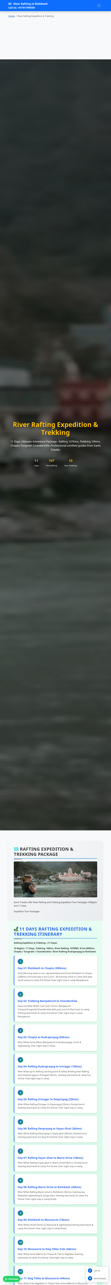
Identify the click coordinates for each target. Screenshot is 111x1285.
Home (11, 16)
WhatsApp (13, 1279)
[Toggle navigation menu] (99, 5)
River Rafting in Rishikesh (28, 5)
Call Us (97, 1270)
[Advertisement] (55, 39)
